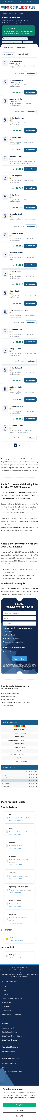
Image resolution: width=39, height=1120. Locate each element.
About (4, 986)
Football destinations (9, 1032)
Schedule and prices (12, 638)
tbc (11, 121)
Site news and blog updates (14, 642)
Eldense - (15, 61)
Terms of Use (6, 1002)
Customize (19, 1110)
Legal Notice (6, 994)
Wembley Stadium (8, 1052)
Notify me (31, 73)
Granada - (15, 214)
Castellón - (16, 426)
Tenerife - (15, 156)
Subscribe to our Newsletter (12, 1071)
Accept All (19, 1105)
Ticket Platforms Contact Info (12, 1014)
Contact (4, 990)
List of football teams (9, 1040)
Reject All (19, 1116)
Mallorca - (15, 253)
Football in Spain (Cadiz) (24, 628)
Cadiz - (16, 80)
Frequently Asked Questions (12, 998)
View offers (30, 92)
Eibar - (14, 291)
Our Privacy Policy (20, 670)
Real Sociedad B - (18, 310)
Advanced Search (8, 1028)
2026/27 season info (9, 1063)
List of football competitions (12, 1036)
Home (4, 14)
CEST (16, 64)
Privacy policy (6, 1006)
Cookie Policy (6, 1010)
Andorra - (15, 387)
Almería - (15, 99)
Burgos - (15, 349)
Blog (3, 1067)
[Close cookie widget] (36, 1089)
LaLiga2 (9, 14)
